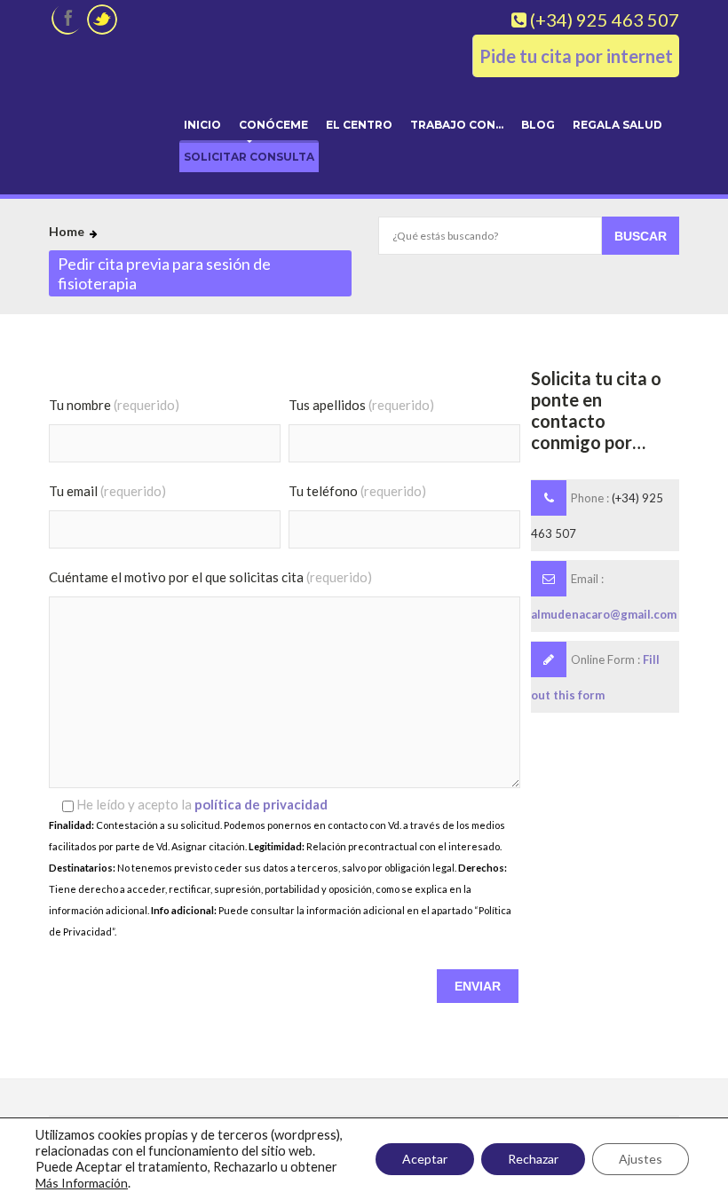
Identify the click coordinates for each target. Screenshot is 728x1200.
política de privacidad (261, 804)
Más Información (82, 1182)
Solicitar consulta (249, 156)
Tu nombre (114, 405)
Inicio (202, 124)
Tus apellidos (361, 405)
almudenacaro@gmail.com (604, 614)
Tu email (107, 491)
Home (66, 231)
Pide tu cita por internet (576, 56)
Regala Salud (617, 124)
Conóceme (273, 124)
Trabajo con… (456, 124)
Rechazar (533, 1158)
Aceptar (424, 1158)
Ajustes (640, 1158)
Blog (538, 124)
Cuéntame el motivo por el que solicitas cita (210, 577)
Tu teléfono (357, 491)
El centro (359, 124)
